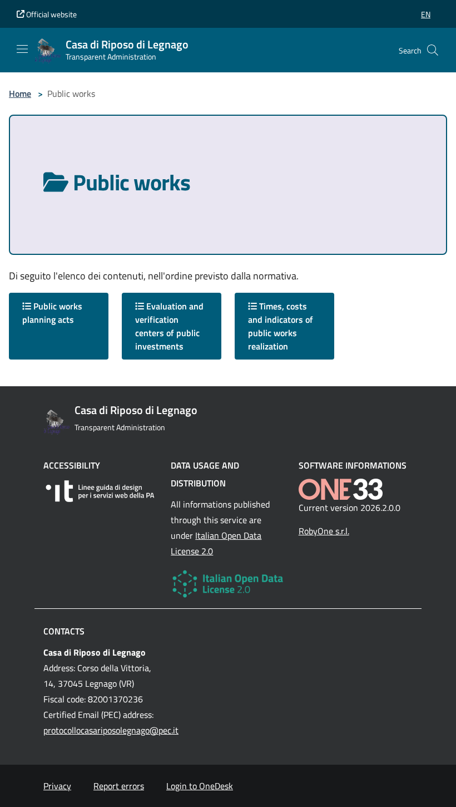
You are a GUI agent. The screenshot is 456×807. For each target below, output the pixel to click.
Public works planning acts (52, 312)
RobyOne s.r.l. (324, 531)
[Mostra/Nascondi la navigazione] (22, 49)
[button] (425, 14)
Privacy (57, 786)
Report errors (118, 786)
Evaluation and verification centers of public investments (169, 326)
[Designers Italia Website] (100, 491)
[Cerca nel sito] (432, 50)
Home (20, 93)
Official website (50, 14)
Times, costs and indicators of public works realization (280, 326)
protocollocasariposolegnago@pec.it (111, 730)
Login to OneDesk (199, 786)
